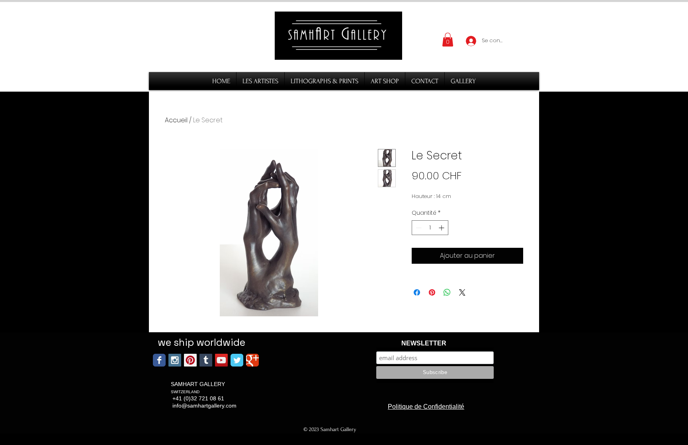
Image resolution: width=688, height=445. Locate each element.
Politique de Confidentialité (426, 406)
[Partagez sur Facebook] (417, 292)
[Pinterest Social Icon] (190, 360)
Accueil (176, 120)
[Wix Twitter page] (237, 360)
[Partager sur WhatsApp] (447, 292)
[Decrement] (418, 228)
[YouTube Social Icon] (221, 360)
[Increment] (442, 228)
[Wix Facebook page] (159, 360)
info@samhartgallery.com (204, 405)
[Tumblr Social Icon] (205, 360)
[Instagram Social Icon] (174, 360)
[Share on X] (462, 292)
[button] (447, 40)
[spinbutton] (430, 228)
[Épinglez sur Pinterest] (432, 292)
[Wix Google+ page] (252, 360)
